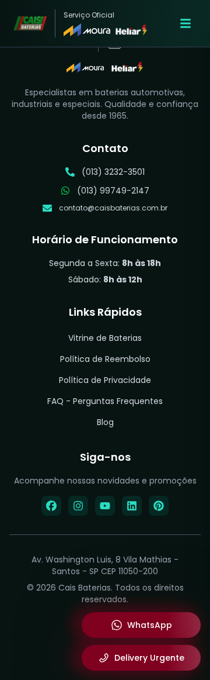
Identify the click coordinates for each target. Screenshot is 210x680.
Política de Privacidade (105, 380)
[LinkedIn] (132, 506)
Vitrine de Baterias (105, 338)
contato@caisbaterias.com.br (113, 208)
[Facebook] (51, 506)
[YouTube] (105, 506)
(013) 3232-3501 (113, 172)
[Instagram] (78, 506)
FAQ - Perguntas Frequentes (105, 401)
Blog (105, 422)
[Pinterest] (159, 506)
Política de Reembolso (105, 359)
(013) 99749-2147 (113, 190)
